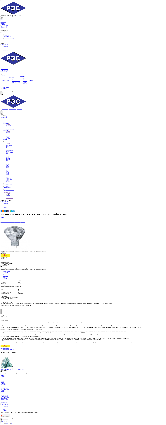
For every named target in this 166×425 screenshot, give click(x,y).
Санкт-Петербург (9, 152)
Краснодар (8, 146)
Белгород (8, 156)
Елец (7, 161)
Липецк (7, 166)
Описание (5, 272)
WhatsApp (5, 50)
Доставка (5, 278)
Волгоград (8, 158)
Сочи (7, 177)
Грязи (7, 160)
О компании (3, 378)
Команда (2, 381)
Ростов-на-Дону (9, 150)
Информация (3, 384)
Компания (8, 132)
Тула (7, 154)
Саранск (7, 173)
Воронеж (8, 159)
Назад (8, 124)
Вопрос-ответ (4, 398)
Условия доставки (4, 388)
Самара (7, 151)
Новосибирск (9, 149)
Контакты (3, 383)
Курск (7, 165)
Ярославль (8, 181)
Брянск (7, 157)
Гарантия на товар (5, 389)
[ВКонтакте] (1, 211)
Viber (4, 47)
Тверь (7, 153)
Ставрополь (8, 178)
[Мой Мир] (5, 211)
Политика (3, 391)
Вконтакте (5, 46)
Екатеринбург (9, 145)
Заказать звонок (9, 198)
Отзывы (5, 274)
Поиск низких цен (4, 419)
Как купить (8, 125)
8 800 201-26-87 (4, 27)
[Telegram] (14, 211)
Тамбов (7, 180)
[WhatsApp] (10, 211)
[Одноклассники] (3, 211)
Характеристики (6, 271)
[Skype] (12, 211)
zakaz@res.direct (4, 44)
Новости (2, 380)
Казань (7, 163)
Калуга (7, 164)
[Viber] (8, 211)
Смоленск (8, 175)
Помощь (2, 392)
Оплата (4, 277)
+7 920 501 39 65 (4, 25)
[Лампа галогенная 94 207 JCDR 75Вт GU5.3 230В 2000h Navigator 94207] (15, 250)
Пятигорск (8, 171)
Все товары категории (5, 348)
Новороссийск (9, 168)
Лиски (7, 167)
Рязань (7, 172)
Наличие (5, 273)
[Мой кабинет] (1, 110)
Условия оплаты (4, 387)
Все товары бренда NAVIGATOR (8, 349)
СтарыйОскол (9, 179)
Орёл (7, 170)
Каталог (2, 374)
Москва (7, 147)
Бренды (2, 375)
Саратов (7, 174)
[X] (7, 211)
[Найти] (2, 18)
